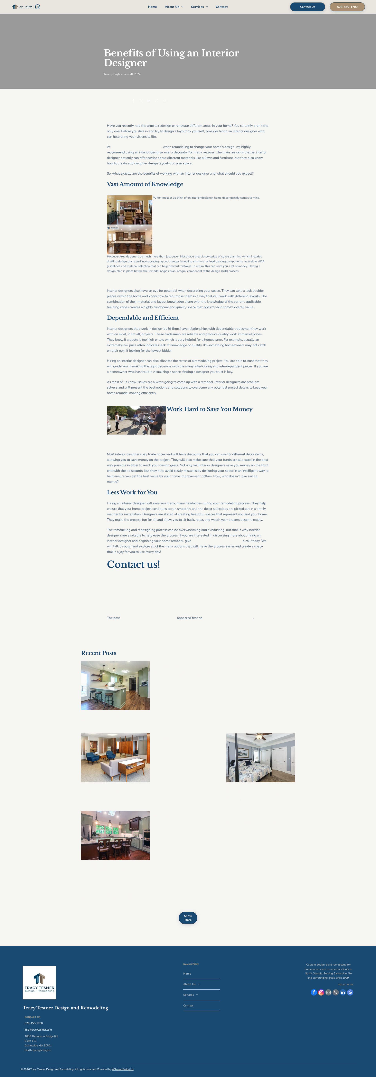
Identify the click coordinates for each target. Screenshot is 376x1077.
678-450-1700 (34, 1023)
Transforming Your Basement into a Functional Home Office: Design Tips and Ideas (260, 821)
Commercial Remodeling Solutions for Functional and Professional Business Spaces (113, 793)
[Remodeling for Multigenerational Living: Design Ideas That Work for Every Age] (260, 757)
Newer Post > (261, 632)
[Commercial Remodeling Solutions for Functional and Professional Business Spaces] (115, 757)
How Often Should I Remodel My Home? (111, 718)
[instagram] (321, 992)
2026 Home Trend (171, 739)
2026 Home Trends (244, 666)
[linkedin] (343, 992)
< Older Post (114, 632)
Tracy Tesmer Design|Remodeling (228, 618)
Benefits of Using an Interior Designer (148, 618)
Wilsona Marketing (123, 1069)
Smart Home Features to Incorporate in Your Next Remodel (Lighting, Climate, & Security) (114, 870)
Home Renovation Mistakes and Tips (187, 816)
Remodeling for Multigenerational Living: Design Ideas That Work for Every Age (258, 793)
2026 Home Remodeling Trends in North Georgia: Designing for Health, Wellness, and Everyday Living (187, 671)
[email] (328, 992)
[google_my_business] (350, 992)
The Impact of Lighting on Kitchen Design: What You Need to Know (113, 896)
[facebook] (314, 992)
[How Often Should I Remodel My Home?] (115, 685)
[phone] (336, 992)
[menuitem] (152, 7)
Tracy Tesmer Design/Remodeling (136, 147)
